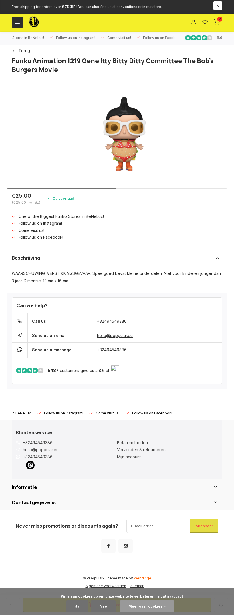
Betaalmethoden (132, 442)
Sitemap (137, 586)
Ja (77, 606)
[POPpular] (47, 22)
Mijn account (129, 456)
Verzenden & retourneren (141, 449)
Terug (24, 50)
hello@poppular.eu (115, 335)
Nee (103, 606)
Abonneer (204, 526)
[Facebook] (108, 546)
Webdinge (142, 578)
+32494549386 (112, 321)
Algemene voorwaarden (106, 586)
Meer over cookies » (147, 606)
